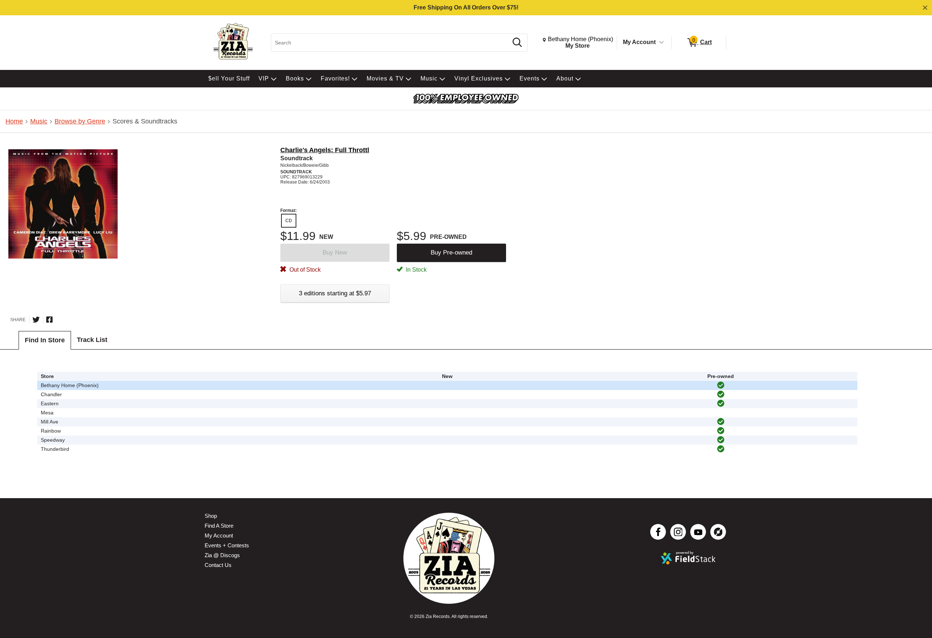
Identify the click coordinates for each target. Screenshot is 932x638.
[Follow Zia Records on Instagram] (678, 532)
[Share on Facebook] (49, 319)
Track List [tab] (92, 339)
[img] (720, 385)
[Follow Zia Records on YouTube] (698, 532)
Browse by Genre (80, 121)
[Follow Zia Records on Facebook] (658, 532)
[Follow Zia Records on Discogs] (718, 532)
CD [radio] (288, 220)
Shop (211, 516)
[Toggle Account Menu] (661, 42)
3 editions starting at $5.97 (335, 293)
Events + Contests (227, 545)
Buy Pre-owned (451, 252)
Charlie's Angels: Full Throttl (324, 150)
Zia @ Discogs (222, 555)
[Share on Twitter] (36, 319)
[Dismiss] (925, 7)
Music (38, 121)
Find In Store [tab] (45, 340)
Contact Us (218, 565)
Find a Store (219, 526)
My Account (639, 42)
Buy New (335, 252)
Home (14, 121)
